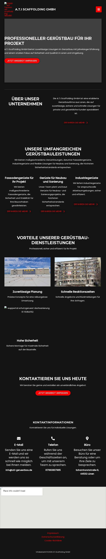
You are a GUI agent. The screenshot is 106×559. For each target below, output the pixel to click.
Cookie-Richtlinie (53, 540)
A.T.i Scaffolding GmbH (35, 9)
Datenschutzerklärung (53, 536)
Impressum (53, 533)
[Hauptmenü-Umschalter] (99, 9)
